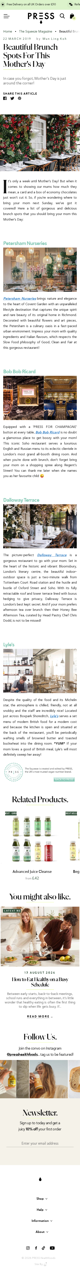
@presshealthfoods (22, 1055)
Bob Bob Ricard (47, 432)
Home (7, 31)
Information (40, 1220)
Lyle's (54, 716)
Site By (39, 1264)
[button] (75, 845)
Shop (40, 1198)
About (40, 1232)
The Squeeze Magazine (35, 31)
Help (40, 1209)
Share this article (20, 93)
